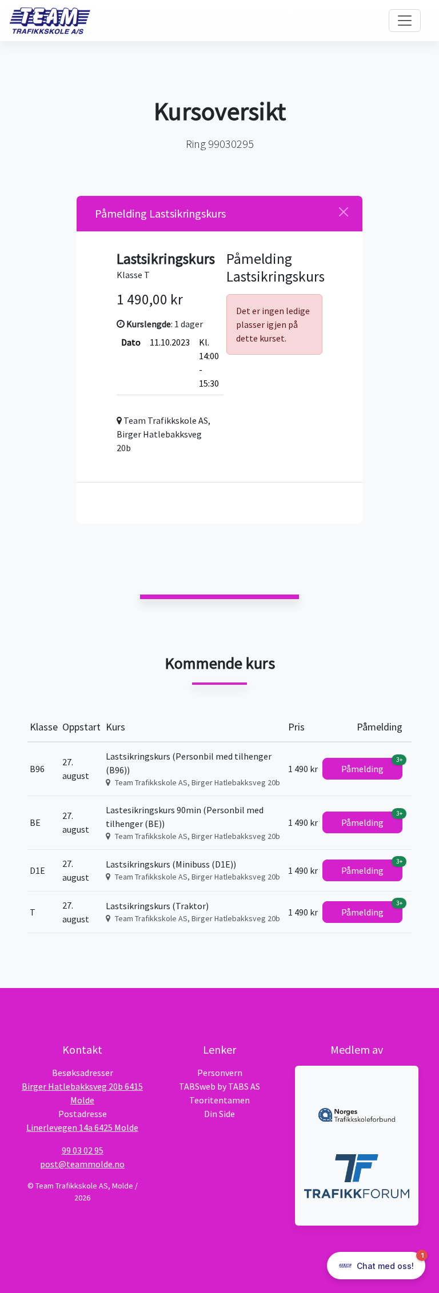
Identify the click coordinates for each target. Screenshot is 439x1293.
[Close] (343, 212)
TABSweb (197, 1086)
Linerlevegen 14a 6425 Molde (82, 1127)
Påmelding (371, 766)
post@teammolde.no (82, 1164)
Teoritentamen (219, 1100)
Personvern (219, 1072)
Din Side (219, 1113)
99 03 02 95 (82, 1150)
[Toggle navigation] (405, 20)
